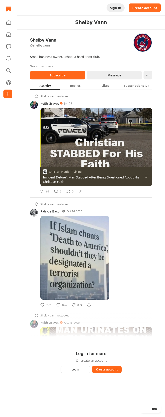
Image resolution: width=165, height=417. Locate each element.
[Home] (8, 8)
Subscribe (58, 75)
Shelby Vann (48, 96)
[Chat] (8, 46)
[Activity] (8, 58)
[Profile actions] (148, 75)
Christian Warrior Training (65, 172)
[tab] (45, 85)
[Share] (80, 191)
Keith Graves (49, 103)
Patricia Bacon (50, 211)
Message (114, 75)
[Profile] (8, 83)
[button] (8, 22)
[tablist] (91, 85)
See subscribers (41, 66)
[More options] (150, 103)
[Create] (7, 94)
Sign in (115, 8)
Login (75, 369)
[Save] (146, 176)
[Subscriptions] (8, 34)
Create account (144, 8)
